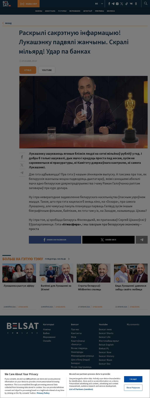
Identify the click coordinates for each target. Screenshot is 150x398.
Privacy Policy (43, 393)
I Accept (133, 379)
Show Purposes (133, 387)
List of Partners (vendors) (81, 389)
